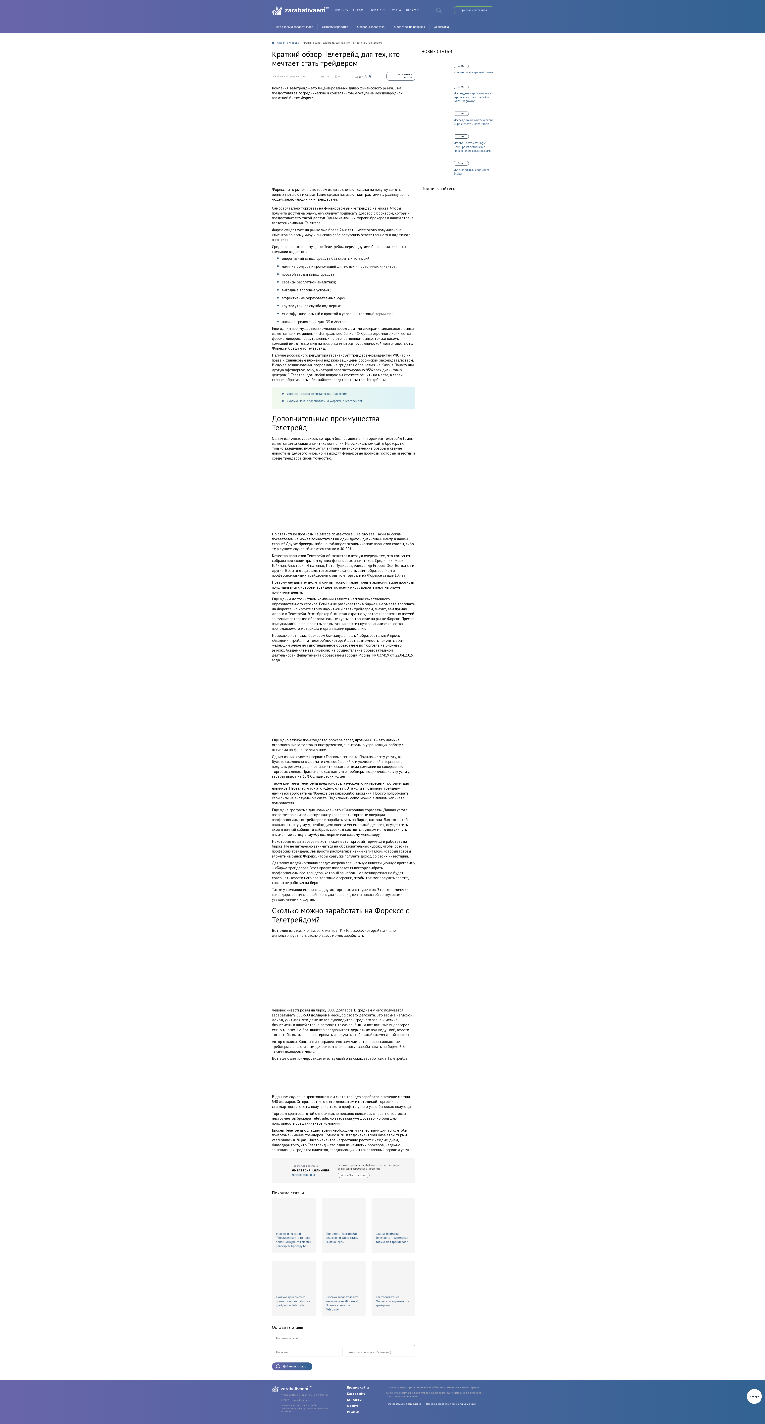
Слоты (461, 65)
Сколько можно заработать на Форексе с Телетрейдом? (326, 401)
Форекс (294, 42)
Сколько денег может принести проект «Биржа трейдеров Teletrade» (293, 1301)
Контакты (354, 1400)
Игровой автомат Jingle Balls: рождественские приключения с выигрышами (472, 146)
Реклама (353, 1412)
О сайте (353, 1406)
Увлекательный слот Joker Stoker (471, 171)
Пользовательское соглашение (403, 1403)
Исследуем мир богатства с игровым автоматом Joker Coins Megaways (473, 97)
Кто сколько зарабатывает (294, 26)
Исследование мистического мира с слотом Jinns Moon (473, 122)
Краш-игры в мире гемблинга (473, 72)
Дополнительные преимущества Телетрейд (317, 394)
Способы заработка (370, 26)
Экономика (441, 26)
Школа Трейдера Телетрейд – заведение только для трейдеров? (392, 1238)
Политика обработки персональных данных (451, 1403)
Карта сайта (356, 1394)
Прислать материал (473, 10)
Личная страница (303, 1175)
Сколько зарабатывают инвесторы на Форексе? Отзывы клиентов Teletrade (342, 1303)
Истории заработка (335, 26)
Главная (280, 42)
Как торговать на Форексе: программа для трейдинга (393, 1301)
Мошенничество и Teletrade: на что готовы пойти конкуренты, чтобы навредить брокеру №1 (293, 1240)
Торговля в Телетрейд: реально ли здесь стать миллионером (342, 1238)
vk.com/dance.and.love (353, 1175)
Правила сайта (358, 1387)
